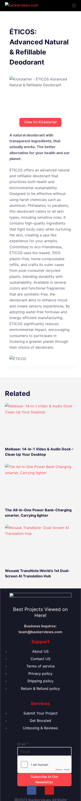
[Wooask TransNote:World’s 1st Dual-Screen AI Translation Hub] (40, 545)
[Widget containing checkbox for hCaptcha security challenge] (44, 764)
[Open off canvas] (74, 6)
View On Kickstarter (40, 122)
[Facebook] (31, 790)
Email (23, 744)
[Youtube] (49, 790)
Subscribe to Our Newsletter (44, 779)
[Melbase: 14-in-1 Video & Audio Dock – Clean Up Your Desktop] (40, 423)
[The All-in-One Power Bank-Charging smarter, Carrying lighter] (40, 484)
